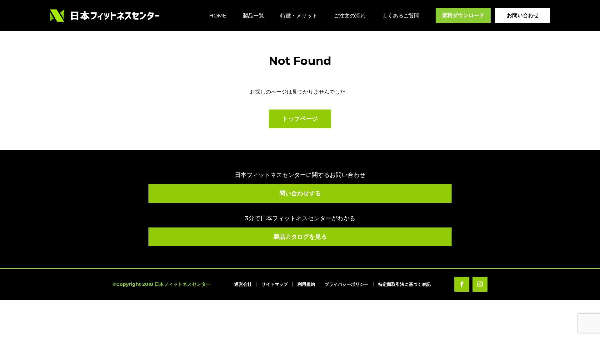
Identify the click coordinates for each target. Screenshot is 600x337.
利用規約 (306, 284)
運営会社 (243, 284)
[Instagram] (480, 284)
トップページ (300, 118)
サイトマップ (275, 284)
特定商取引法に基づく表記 (404, 284)
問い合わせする (300, 193)
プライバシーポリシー (346, 284)
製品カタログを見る (300, 236)
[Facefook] (461, 284)
